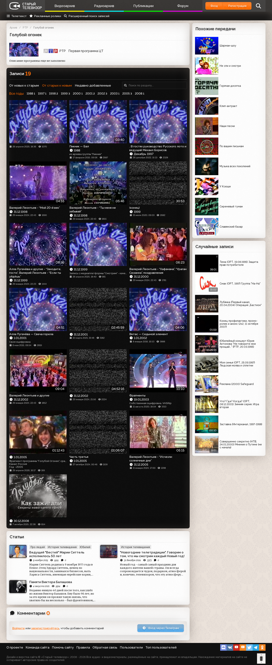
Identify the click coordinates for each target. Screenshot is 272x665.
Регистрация (237, 6)
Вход (214, 6)
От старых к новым (57, 85)
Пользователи (131, 647)
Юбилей (85, 547)
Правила (83, 647)
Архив (13, 27)
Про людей (38, 547)
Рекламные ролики (47, 16)
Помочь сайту (63, 647)
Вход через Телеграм (163, 628)
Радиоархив (104, 6)
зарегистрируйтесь (45, 628)
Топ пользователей (161, 647)
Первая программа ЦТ (85, 51)
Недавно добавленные (93, 85)
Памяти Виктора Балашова (50, 582)
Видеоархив (64, 6)
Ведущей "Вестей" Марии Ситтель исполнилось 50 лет (56, 554)
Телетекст (19, 16)
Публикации (143, 6)
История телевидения (62, 547)
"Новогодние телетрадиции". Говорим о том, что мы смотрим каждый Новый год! (152, 554)
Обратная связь (105, 647)
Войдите (18, 628)
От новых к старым (24, 85)
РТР (25, 27)
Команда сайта (37, 647)
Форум (182, 6)
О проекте (14, 647)
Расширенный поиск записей (88, 16)
